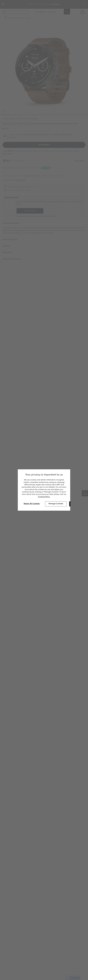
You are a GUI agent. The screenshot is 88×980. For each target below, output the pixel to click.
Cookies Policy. (44, 497)
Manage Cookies (56, 504)
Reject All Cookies (32, 504)
